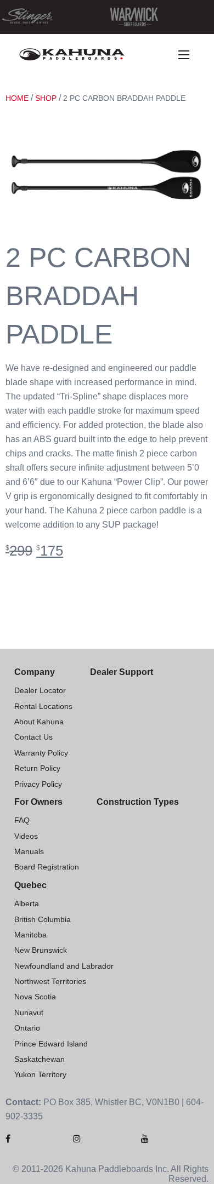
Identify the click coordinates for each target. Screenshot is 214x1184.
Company (34, 672)
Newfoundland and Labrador (64, 966)
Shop (46, 98)
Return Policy (37, 768)
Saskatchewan (39, 1059)
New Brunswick (40, 950)
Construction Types (138, 802)
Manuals (29, 851)
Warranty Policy (41, 752)
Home (17, 98)
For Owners (38, 802)
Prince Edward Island (51, 1043)
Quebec (30, 885)
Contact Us (33, 737)
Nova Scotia (35, 996)
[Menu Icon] (183, 54)
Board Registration (46, 866)
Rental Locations (43, 706)
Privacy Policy (38, 784)
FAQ (22, 820)
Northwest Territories (50, 981)
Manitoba (30, 934)
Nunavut (28, 1012)
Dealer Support (121, 672)
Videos (26, 836)
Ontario (27, 1027)
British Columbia (42, 919)
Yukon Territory (40, 1074)
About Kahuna (39, 721)
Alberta (26, 903)
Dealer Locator (40, 690)
